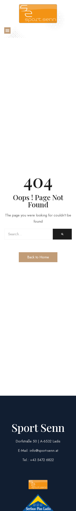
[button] (7, 30)
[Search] (62, 234)
